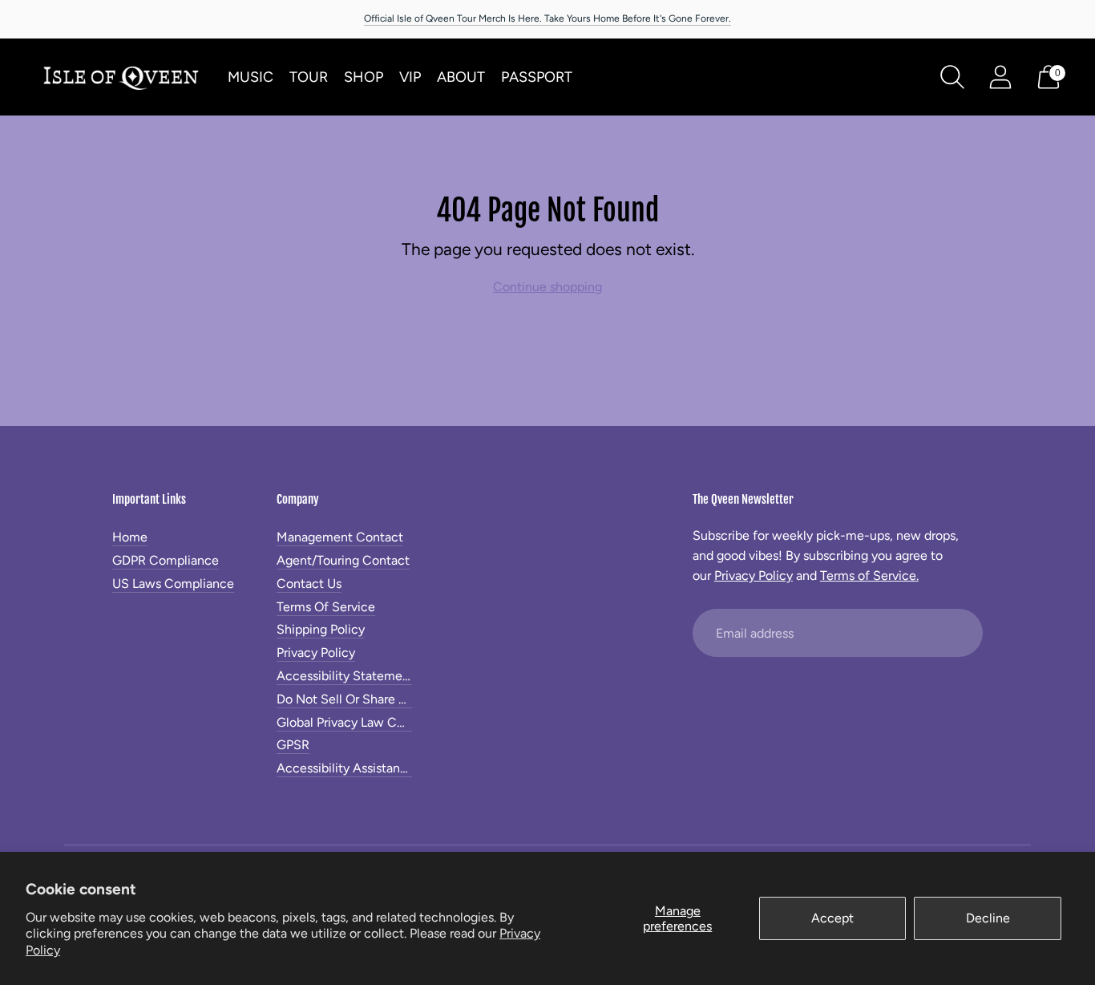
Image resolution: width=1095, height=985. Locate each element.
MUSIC (250, 77)
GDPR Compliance (165, 560)
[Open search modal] (952, 77)
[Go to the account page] (1000, 77)
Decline (988, 918)
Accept (832, 918)
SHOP (363, 77)
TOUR (308, 77)
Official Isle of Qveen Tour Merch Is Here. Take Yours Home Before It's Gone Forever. (547, 18)
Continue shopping (547, 286)
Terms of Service (326, 606)
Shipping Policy (321, 629)
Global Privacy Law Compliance (367, 722)
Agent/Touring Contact (343, 560)
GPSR (293, 744)
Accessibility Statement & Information (386, 675)
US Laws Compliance (173, 583)
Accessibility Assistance (345, 768)
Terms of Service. (869, 575)
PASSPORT (536, 77)
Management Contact (340, 537)
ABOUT (461, 77)
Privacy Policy (316, 652)
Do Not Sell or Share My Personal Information (407, 699)
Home (129, 537)
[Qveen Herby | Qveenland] (120, 77)
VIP (410, 77)
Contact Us (309, 583)
